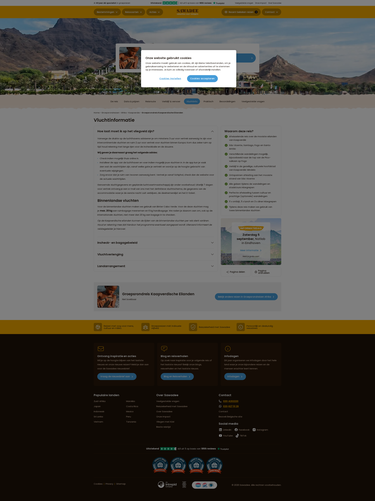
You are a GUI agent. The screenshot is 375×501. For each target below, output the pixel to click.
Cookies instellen (170, 78)
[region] (188, 68)
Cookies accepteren (202, 78)
